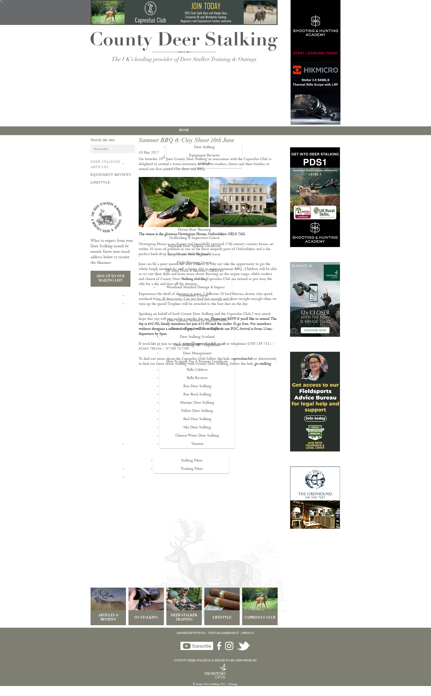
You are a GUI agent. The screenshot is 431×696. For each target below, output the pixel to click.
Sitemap (233, 684)
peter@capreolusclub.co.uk (203, 344)
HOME (184, 130)
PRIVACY (248, 633)
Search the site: (103, 140)
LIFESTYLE (222, 617)
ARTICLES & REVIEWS (108, 617)
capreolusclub (242, 359)
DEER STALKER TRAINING (184, 617)
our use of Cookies (93, 693)
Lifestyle (100, 183)
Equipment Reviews (111, 175)
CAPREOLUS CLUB (259, 617)
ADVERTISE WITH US (190, 633)
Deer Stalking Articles (105, 164)
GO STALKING (146, 617)
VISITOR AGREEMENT (223, 633)
